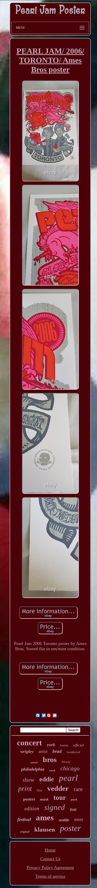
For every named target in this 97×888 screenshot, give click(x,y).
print (25, 788)
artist (43, 751)
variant (34, 762)
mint (78, 819)
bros (50, 759)
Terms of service (50, 876)
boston (64, 745)
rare (78, 789)
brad (57, 751)
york (51, 744)
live (39, 790)
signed (54, 807)
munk (44, 799)
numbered (73, 752)
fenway (66, 762)
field (73, 810)
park (74, 799)
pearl (68, 778)
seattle (64, 820)
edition (31, 809)
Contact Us (50, 858)
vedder (58, 788)
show (28, 780)
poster (70, 828)
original (24, 831)
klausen (44, 829)
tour (59, 797)
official (78, 745)
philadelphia (32, 769)
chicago (70, 768)
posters (29, 799)
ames (45, 817)
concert (29, 742)
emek (52, 770)
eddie (46, 779)
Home (50, 850)
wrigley (27, 751)
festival (24, 819)
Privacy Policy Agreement (50, 867)
